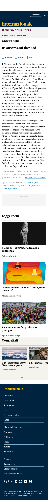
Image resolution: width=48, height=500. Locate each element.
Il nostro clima (10, 41)
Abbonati (14, 189)
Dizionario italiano (13, 427)
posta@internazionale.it (35, 177)
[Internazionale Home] (14, 389)
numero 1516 (31, 183)
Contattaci (9, 401)
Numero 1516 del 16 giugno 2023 (14, 35)
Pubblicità (9, 437)
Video (6, 420)
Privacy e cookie (11, 415)
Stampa (20, 57)
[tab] (22, 377)
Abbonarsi (35, 15)
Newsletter (9, 452)
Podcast (7, 459)
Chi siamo (8, 396)
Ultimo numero (11, 469)
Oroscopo (8, 432)
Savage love (9, 464)
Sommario (9, 405)
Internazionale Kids (13, 474)
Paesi (6, 442)
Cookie (30, 495)
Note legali (23, 495)
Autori (7, 447)
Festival (7, 410)
